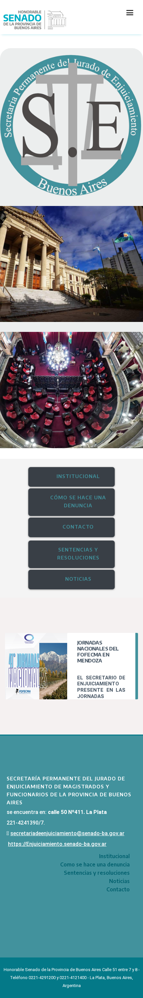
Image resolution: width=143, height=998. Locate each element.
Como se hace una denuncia (95, 864)
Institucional (114, 856)
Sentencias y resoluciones (97, 872)
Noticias (119, 881)
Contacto (118, 889)
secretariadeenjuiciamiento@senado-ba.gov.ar (67, 833)
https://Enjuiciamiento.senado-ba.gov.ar (57, 844)
